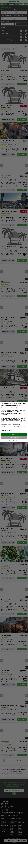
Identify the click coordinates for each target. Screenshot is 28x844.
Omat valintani (14, 437)
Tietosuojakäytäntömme (14, 440)
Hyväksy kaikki (14, 434)
